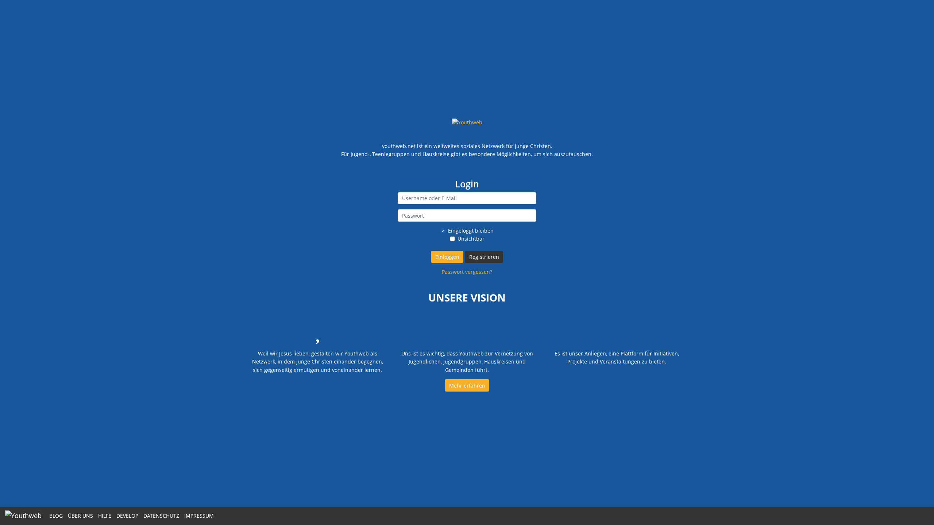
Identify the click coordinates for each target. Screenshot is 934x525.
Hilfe (104, 515)
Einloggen (447, 256)
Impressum (199, 515)
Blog (56, 515)
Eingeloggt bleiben (471, 230)
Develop (127, 515)
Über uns (80, 515)
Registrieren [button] (484, 256)
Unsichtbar (471, 238)
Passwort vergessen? (467, 271)
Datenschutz (161, 515)
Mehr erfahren (467, 385)
